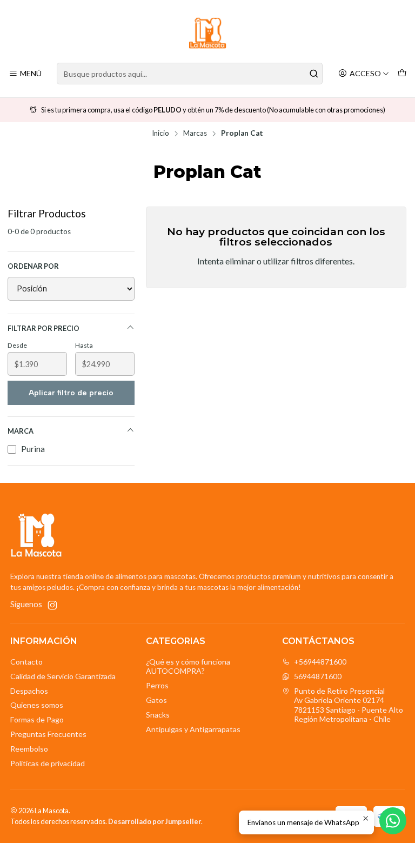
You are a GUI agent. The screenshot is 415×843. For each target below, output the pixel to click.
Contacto (26, 661)
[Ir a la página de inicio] (207, 33)
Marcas (195, 133)
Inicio (160, 133)
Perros (157, 685)
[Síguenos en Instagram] (52, 605)
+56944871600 (320, 661)
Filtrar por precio (43, 328)
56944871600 (318, 676)
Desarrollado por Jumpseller (154, 821)
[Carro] (402, 74)
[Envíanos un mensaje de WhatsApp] (392, 820)
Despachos (29, 690)
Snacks (158, 714)
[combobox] (190, 73)
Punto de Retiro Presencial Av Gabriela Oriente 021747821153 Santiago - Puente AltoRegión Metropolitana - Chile (348, 705)
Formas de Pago (37, 719)
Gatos (156, 700)
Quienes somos (36, 704)
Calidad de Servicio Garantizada (63, 676)
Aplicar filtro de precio (71, 392)
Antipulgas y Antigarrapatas (193, 729)
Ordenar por (33, 266)
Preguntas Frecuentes (48, 734)
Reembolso (29, 748)
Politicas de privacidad (47, 763)
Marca (21, 431)
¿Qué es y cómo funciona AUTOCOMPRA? (188, 666)
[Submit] (313, 73)
